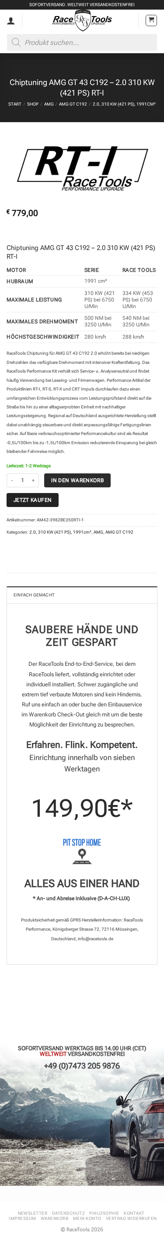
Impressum (22, 1218)
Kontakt (134, 1213)
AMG (49, 104)
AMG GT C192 (73, 104)
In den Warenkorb (77, 480)
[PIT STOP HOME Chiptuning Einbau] (82, 851)
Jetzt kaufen (33, 500)
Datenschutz (68, 1213)
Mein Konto (87, 1218)
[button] (151, 20)
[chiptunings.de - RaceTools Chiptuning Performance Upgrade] (82, 20)
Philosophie (104, 1213)
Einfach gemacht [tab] (34, 595)
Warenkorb (54, 1218)
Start (14, 104)
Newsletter (33, 1213)
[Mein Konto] (11, 20)
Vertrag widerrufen (131, 1218)
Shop (32, 104)
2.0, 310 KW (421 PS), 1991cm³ (124, 104)
